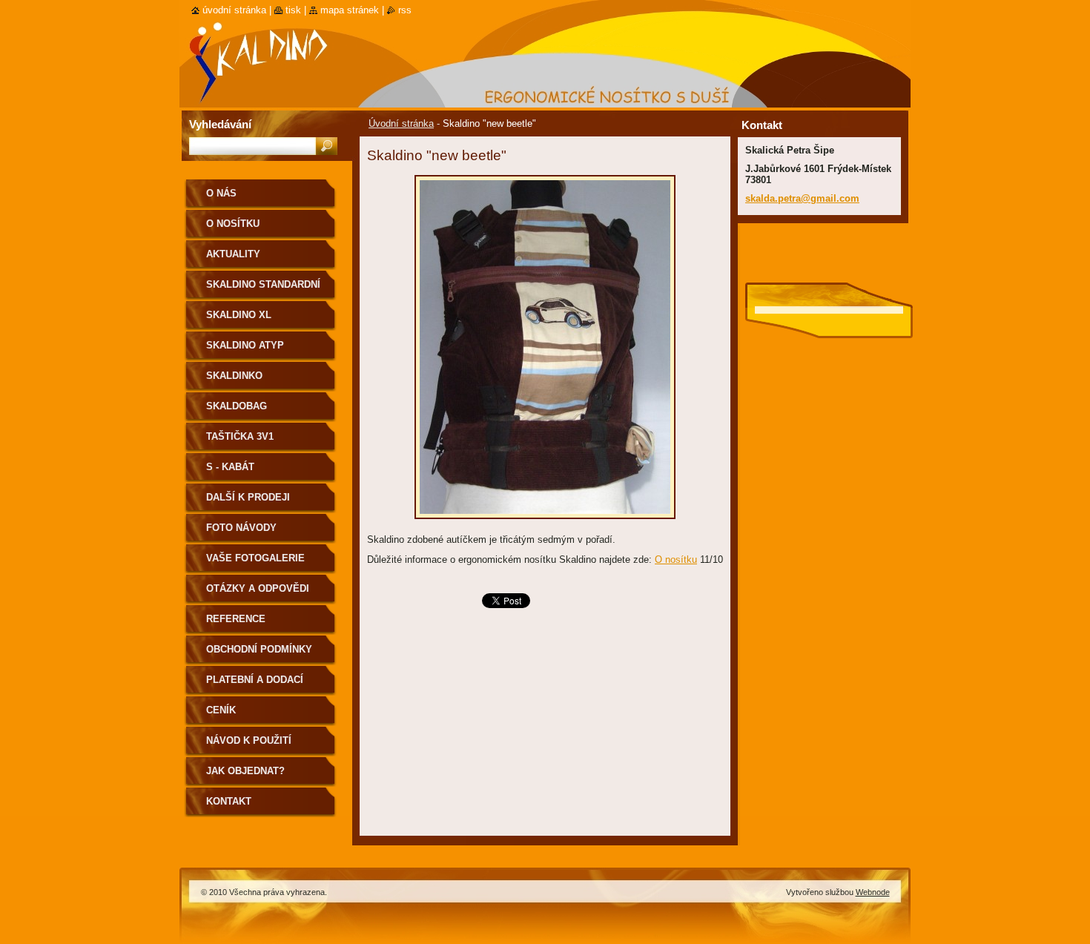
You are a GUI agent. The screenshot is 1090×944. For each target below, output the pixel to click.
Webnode (873, 892)
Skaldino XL (238, 314)
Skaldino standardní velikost (263, 289)
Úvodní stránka (401, 123)
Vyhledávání (220, 124)
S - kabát (230, 466)
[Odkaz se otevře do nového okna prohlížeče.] (545, 523)
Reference (235, 618)
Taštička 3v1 (240, 436)
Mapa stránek (349, 10)
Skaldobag (236, 406)
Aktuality (233, 254)
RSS (405, 10)
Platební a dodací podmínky (254, 685)
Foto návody (241, 527)
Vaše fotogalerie (255, 558)
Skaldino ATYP (245, 345)
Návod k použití (248, 740)
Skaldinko (234, 375)
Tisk (293, 10)
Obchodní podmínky (259, 649)
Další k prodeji (248, 497)
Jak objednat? (245, 770)
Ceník (221, 710)
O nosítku (676, 559)
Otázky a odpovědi (257, 588)
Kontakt (228, 801)
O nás (221, 193)
